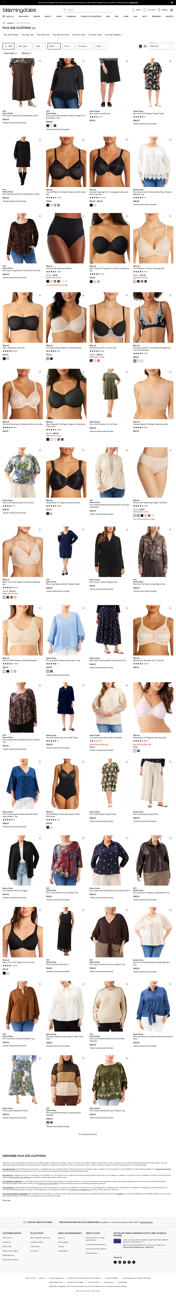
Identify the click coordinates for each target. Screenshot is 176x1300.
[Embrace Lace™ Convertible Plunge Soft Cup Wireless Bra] (153, 317)
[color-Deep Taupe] (149, 515)
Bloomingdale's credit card (40, 1238)
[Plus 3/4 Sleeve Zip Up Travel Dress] (66, 707)
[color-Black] (48, 125)
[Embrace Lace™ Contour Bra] (110, 317)
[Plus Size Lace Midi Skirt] (66, 932)
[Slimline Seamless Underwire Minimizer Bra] (23, 394)
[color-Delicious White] (142, 361)
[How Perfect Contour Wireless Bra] (153, 238)
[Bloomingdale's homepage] (4, 23)
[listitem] (88, 2)
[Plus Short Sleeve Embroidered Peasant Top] (153, 932)
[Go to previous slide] (4, 2)
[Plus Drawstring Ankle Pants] (23, 1080)
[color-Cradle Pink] (134, 750)
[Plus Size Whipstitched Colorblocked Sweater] (110, 1006)
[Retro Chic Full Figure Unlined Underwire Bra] (23, 551)
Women (10, 23)
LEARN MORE (133, 2)
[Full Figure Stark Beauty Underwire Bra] (66, 317)
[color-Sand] (51, 205)
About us (61, 1238)
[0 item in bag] (171, 9)
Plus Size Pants (43, 35)
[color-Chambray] (48, 671)
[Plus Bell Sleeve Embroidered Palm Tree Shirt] (66, 1006)
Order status (35, 1246)
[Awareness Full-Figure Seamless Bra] (153, 707)
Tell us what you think (10, 1260)
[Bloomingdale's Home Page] (19, 10)
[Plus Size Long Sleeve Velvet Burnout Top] (23, 238)
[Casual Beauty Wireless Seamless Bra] (153, 394)
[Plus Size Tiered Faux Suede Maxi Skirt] (23, 83)
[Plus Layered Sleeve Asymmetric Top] (66, 630)
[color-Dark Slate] (145, 281)
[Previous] (6, 83)
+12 (66, 281)
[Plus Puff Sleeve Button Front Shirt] (23, 472)
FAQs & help (7, 1246)
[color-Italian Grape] (58, 205)
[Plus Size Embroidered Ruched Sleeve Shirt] (110, 860)
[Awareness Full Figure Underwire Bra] (66, 472)
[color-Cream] (51, 125)
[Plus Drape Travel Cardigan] (23, 860)
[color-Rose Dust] (145, 515)
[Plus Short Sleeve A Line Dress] (110, 394)
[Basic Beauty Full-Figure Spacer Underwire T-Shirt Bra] (66, 394)
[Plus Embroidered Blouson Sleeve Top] (110, 1080)
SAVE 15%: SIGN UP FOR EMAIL (40, 1222)
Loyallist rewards (36, 1242)
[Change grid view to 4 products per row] (140, 46)
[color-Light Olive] (51, 671)
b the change (63, 1242)
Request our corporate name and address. (111, 1286)
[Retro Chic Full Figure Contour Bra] (23, 932)
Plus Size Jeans (79, 35)
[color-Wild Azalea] (98, 360)
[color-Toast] (4, 597)
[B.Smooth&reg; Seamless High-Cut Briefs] (153, 472)
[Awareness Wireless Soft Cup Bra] (153, 630)
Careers (61, 1246)
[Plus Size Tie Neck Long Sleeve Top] (153, 551)
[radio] (47, 125)
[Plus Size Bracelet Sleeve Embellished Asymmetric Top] (23, 784)
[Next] (40, 83)
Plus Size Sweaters (113, 35)
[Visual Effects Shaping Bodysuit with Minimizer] (66, 784)
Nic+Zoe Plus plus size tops (20, 1177)
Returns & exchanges (10, 1251)
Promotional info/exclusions (133, 1247)
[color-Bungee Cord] (62, 439)
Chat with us (7, 1238)
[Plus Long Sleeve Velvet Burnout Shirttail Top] (23, 707)
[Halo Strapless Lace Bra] (23, 317)
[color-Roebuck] (55, 205)
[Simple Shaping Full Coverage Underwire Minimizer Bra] (110, 162)
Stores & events (91, 1253)
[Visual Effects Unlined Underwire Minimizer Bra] (66, 162)
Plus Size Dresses (11, 35)
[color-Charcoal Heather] (58, 281)
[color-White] (62, 281)
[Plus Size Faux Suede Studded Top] (23, 1006)
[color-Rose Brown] (142, 281)
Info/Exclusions (146, 1222)
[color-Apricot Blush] (15, 597)
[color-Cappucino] (55, 281)
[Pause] (171, 2)
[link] (23, 117)
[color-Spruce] (55, 125)
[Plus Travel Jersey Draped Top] (110, 551)
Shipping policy (8, 1255)
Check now (149, 1247)
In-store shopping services (95, 1244)
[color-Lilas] (15, 671)
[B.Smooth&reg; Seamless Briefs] (66, 238)
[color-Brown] (48, 1122)
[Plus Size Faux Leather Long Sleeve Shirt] (153, 860)
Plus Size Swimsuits (61, 35)
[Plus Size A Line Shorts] (110, 83)
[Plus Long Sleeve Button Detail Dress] (66, 551)
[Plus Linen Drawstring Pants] (153, 784)
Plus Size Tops (28, 35)
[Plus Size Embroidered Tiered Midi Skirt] (110, 630)
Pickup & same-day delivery (96, 1249)
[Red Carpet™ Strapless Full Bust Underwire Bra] (110, 238)
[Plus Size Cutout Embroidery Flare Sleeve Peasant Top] (153, 162)
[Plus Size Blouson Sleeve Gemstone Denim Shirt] (153, 1006)
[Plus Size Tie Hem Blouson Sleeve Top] (110, 932)
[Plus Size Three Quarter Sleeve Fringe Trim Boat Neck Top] (66, 83)
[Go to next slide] (168, 2)
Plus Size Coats (95, 35)
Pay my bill (34, 1251)
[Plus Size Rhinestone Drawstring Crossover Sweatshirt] (110, 472)
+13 (153, 515)
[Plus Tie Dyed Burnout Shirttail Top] (66, 860)
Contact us (7, 1242)
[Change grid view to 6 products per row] (145, 46)
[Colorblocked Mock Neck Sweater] (110, 707)
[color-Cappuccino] (138, 515)
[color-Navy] (51, 1122)
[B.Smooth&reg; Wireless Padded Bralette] (23, 630)
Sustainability (63, 1251)
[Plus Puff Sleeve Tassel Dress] (110, 784)
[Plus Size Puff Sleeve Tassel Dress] (153, 83)
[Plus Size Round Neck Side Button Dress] (23, 162)
